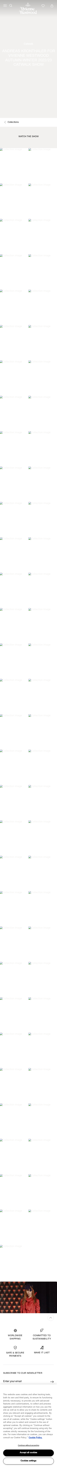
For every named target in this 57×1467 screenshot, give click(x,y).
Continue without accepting (28, 1445)
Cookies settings (28, 1461)
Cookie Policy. (35, 1438)
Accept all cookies (28, 1453)
